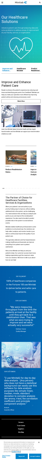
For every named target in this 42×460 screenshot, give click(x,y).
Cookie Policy (16, 451)
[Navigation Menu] (2, 2)
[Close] (39, 442)
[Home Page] (21, 2)
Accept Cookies (35, 456)
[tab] (7, 70)
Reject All (22, 456)
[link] (16, 162)
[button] (40, 2)
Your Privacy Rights (6, 456)
